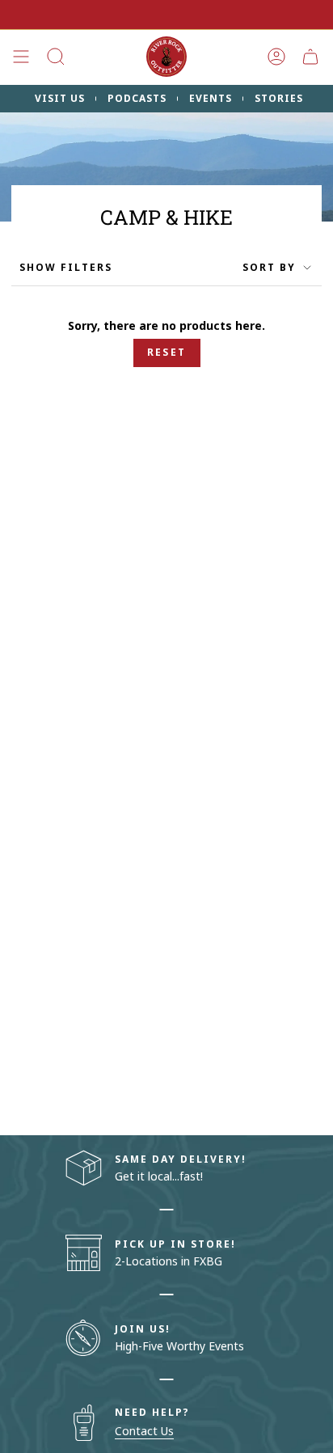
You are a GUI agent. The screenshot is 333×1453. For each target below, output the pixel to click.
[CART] (310, 56)
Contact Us (144, 1430)
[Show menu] (21, 56)
